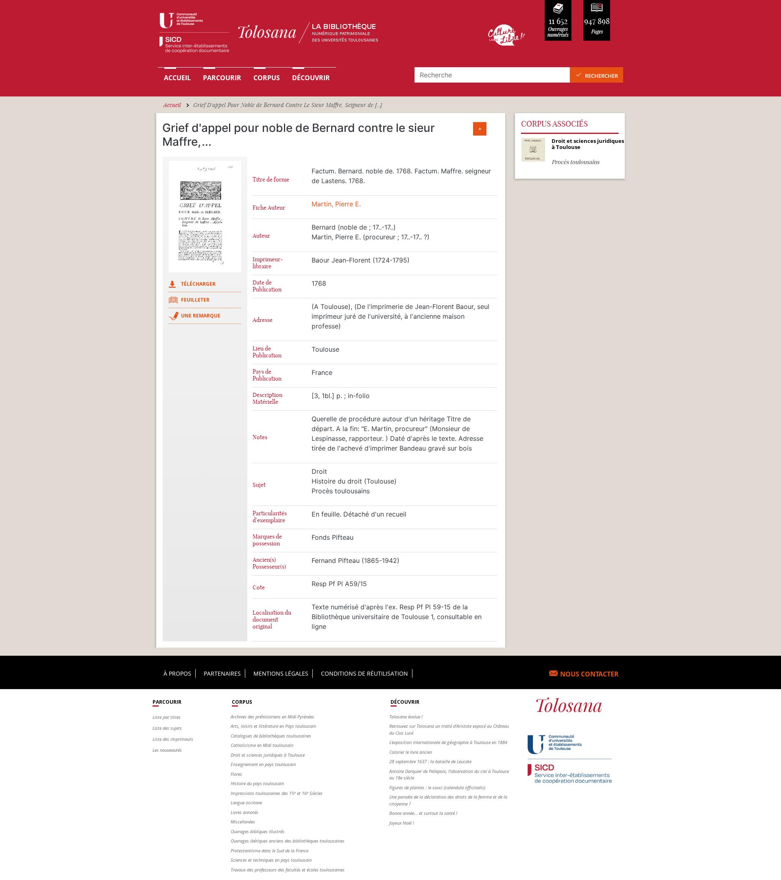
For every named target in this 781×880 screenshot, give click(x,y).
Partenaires (222, 673)
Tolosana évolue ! (406, 717)
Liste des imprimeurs (173, 739)
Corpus (266, 77)
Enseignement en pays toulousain (263, 764)
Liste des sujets (167, 728)
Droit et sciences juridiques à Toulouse (268, 755)
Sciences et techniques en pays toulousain (271, 860)
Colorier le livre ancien (410, 752)
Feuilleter (195, 299)
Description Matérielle (267, 398)
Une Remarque (200, 315)
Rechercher (601, 75)
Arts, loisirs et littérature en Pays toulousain (273, 726)
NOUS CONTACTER (589, 674)
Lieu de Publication (267, 352)
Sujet (259, 485)
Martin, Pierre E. (336, 204)
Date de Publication (267, 286)
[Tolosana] (310, 34)
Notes (260, 437)
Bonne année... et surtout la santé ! (423, 813)
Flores (236, 774)
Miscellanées (243, 822)
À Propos (177, 673)
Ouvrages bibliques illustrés (257, 831)
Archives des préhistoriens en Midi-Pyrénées (272, 717)
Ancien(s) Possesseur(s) (269, 563)
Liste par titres (167, 717)
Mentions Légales (280, 673)
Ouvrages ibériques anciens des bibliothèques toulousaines (288, 841)
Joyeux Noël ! (401, 823)
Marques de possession (267, 540)
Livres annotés (244, 812)
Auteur (261, 235)
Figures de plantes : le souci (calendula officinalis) (437, 787)
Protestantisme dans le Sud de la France (269, 850)
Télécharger (198, 283)
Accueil (177, 77)
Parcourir (222, 77)
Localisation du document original (272, 619)
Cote (259, 587)
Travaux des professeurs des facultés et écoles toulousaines (288, 870)
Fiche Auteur (269, 207)
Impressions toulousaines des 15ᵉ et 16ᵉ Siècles (277, 793)
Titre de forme (271, 179)
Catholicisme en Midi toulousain (262, 745)
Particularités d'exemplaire (270, 517)
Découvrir (311, 77)
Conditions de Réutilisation (364, 673)
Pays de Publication (267, 375)
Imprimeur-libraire (268, 263)
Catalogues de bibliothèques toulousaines (271, 736)
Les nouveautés (167, 750)
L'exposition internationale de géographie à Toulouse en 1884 (448, 742)
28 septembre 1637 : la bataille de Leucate (430, 761)
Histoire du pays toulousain (257, 783)
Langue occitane (246, 802)
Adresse (263, 320)
